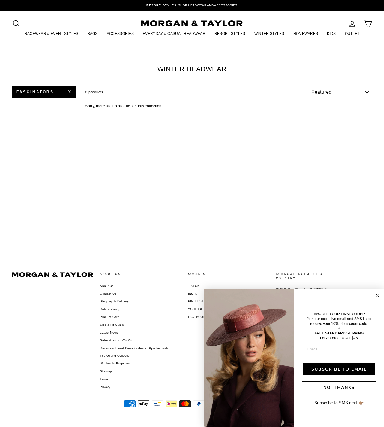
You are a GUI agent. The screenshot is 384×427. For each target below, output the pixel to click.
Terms (104, 379)
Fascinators (35, 92)
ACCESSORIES (120, 34)
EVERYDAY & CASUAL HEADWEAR (174, 34)
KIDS (331, 34)
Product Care (109, 317)
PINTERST (196, 301)
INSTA (192, 293)
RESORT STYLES (229, 34)
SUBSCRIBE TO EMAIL (339, 369)
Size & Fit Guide (112, 324)
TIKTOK (194, 286)
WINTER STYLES (269, 34)
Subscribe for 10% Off (116, 340)
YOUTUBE (195, 309)
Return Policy (109, 309)
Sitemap (106, 371)
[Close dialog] (377, 295)
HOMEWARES (305, 34)
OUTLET (352, 34)
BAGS (93, 34)
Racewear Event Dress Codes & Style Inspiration (136, 348)
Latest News (109, 332)
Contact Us (108, 293)
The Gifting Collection (116, 355)
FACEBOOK (197, 317)
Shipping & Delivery (114, 301)
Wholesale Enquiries (115, 363)
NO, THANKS (339, 387)
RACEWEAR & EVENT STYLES (52, 34)
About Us (106, 286)
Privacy (105, 387)
